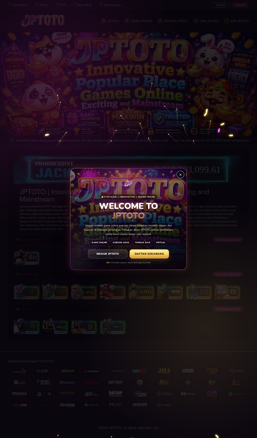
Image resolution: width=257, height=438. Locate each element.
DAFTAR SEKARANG (149, 254)
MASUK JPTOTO (108, 254)
